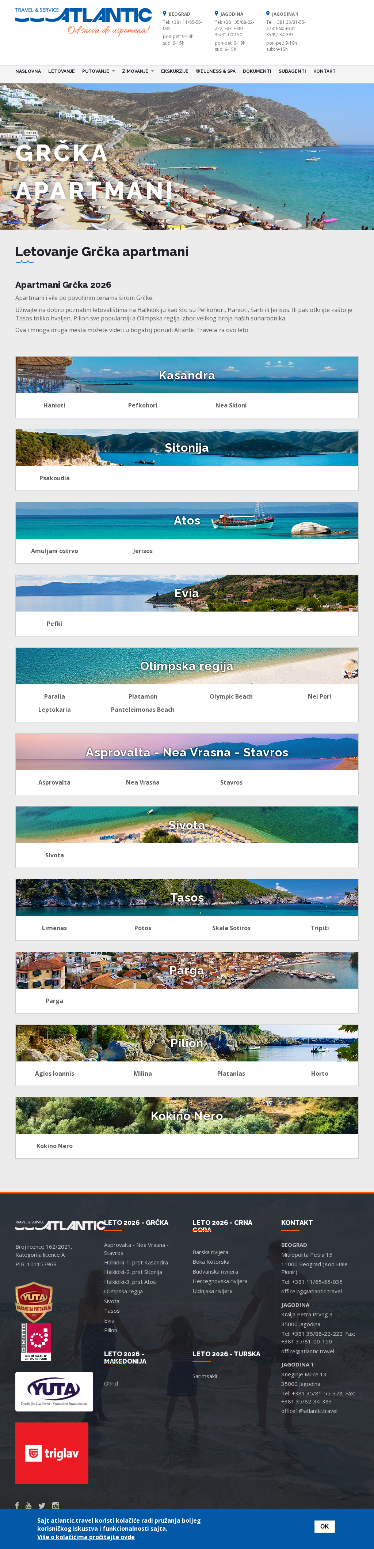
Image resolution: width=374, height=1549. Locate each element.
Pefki (54, 624)
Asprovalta (54, 782)
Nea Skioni (231, 405)
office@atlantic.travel (307, 1351)
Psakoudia (54, 478)
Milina (143, 1073)
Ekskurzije (174, 71)
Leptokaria (54, 710)
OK (324, 1526)
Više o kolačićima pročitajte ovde (86, 1537)
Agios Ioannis (54, 1073)
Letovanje (61, 71)
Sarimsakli (204, 1376)
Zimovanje (133, 71)
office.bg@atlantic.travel (311, 1291)
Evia (109, 1320)
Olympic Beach (231, 696)
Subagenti (292, 71)
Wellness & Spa (216, 71)
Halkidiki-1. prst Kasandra (136, 1262)
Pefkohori (142, 405)
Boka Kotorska (210, 1261)
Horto (319, 1073)
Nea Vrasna (143, 782)
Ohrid (111, 1383)
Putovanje (94, 71)
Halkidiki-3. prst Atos (130, 1281)
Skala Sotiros (231, 928)
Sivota (54, 855)
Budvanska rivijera (215, 1271)
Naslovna (28, 71)
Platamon (143, 696)
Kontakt (324, 71)
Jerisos (143, 551)
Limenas (54, 928)
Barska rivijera (210, 1252)
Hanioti (54, 405)
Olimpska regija (123, 1291)
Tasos (112, 1310)
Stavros (231, 782)
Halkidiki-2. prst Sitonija (133, 1271)
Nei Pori (319, 696)
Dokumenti (257, 71)
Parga (54, 1001)
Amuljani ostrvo (54, 551)
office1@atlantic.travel (309, 1410)
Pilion (110, 1330)
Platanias (231, 1073)
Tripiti (319, 928)
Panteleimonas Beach (143, 710)
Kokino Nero (55, 1146)
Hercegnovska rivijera (220, 1281)
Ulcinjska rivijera (212, 1290)
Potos (142, 928)
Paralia (54, 696)
